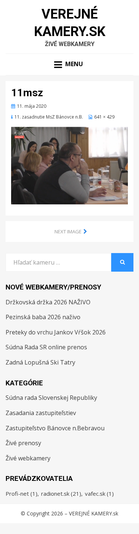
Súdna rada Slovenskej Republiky (51, 398)
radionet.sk (61, 493)
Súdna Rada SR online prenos (46, 347)
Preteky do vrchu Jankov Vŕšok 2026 (56, 332)
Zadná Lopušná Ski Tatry (40, 362)
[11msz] (69, 165)
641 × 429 (104, 117)
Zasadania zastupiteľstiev (41, 413)
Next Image (68, 231)
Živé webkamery (28, 458)
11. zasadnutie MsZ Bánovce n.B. (48, 117)
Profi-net (21, 493)
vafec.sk (99, 493)
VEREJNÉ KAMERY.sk (93, 513)
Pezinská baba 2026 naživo (43, 317)
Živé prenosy (23, 443)
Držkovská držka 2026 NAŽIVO (48, 302)
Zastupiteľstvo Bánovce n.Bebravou (55, 428)
